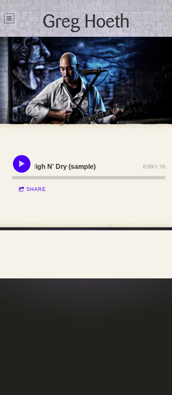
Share (36, 189)
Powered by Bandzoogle (86, 261)
